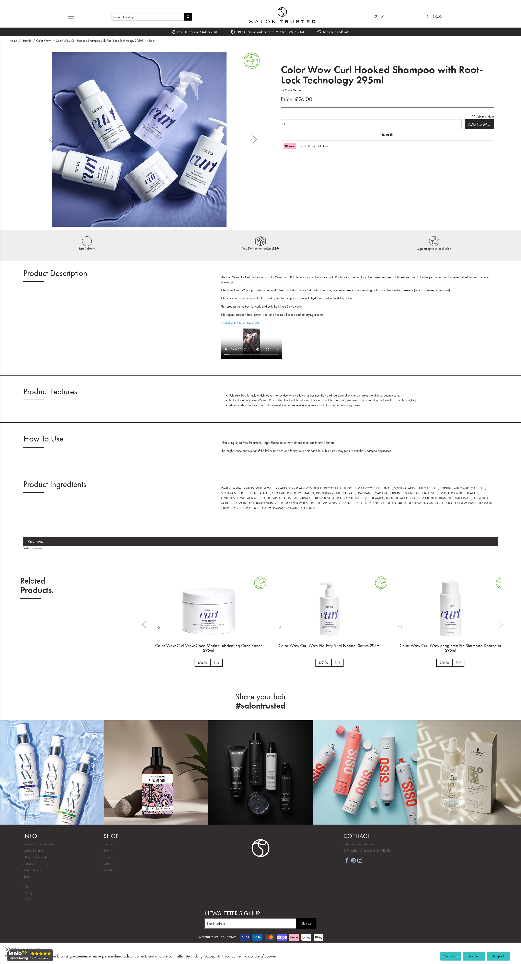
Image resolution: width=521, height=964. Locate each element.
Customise (449, 956)
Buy (216, 663)
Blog (26, 876)
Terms (27, 886)
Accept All (498, 956)
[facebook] (347, 860)
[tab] (260, 541)
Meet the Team (32, 870)
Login (106, 863)
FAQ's (27, 899)
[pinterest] (353, 860)
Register (108, 870)
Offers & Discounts (35, 857)
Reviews (35, 541)
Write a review (32, 548)
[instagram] (360, 860)
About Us (29, 863)
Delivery (108, 844)
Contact (108, 857)
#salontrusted (261, 705)
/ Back (151, 40)
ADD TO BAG (479, 124)
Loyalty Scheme (33, 850)
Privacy (27, 893)
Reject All (474, 956)
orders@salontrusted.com (359, 844)
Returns (108, 850)
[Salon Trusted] (282, 15)
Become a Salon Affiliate (38, 844)
